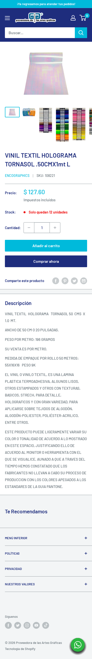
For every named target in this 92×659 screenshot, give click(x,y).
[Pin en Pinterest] (65, 280)
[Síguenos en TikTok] (45, 625)
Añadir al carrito (46, 245)
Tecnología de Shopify (20, 649)
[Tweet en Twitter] (74, 280)
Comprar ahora (46, 261)
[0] (83, 18)
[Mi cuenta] (73, 17)
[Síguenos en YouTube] (36, 625)
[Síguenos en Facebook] (8, 625)
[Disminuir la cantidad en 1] (29, 228)
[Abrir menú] (7, 18)
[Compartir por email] (83, 280)
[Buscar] (81, 32)
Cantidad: (13, 227)
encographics (17, 175)
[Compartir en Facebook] (55, 280)
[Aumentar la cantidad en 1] (55, 228)
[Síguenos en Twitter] (17, 625)
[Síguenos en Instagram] (27, 625)
